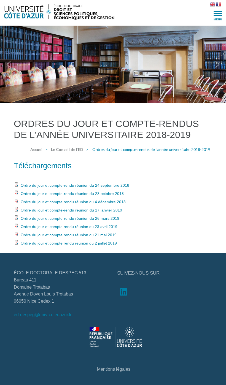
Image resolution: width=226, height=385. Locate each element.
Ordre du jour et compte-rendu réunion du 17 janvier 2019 (71, 210)
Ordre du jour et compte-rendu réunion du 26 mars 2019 (70, 218)
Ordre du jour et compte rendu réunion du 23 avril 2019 (69, 226)
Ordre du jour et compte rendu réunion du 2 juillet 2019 (69, 243)
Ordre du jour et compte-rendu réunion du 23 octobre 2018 (72, 193)
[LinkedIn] (123, 293)
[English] (213, 4)
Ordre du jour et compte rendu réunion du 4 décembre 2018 (73, 202)
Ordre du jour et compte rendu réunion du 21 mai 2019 (69, 235)
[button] (8, 64)
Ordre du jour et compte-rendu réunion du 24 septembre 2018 (75, 185)
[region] (113, 64)
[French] (219, 4)
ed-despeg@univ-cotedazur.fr (42, 314)
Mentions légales (113, 369)
